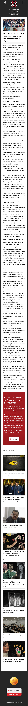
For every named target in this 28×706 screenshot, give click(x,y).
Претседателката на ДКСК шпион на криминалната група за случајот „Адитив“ (13, 661)
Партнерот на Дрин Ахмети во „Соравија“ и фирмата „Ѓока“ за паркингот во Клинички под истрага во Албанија (13, 583)
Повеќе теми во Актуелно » (19, 451)
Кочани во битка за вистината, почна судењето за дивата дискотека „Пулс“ (14, 636)
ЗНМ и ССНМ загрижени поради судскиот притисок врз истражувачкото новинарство (12, 527)
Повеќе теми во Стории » (20, 559)
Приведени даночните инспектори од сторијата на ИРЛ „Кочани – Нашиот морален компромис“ (14, 610)
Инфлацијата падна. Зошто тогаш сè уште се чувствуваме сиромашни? (13, 474)
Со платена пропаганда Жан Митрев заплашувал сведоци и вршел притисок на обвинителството (13, 553)
